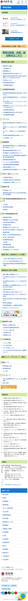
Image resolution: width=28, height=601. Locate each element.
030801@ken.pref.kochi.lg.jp (13, 484)
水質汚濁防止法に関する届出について (12, 291)
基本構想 (5, 209)
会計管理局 (5, 538)
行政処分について (7, 80)
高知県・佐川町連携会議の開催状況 (12, 234)
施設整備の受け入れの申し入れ (11, 227)
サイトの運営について (8, 567)
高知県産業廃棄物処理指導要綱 (11, 164)
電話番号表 (13, 585)
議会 (4, 545)
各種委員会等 (6, 542)
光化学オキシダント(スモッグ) (11, 307)
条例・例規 (6, 382)
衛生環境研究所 (7, 368)
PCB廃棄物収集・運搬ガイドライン (12, 182)
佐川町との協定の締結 (8, 237)
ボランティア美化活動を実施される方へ (13, 261)
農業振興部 (5, 525)
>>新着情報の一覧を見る (14, 38)
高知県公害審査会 (7, 302)
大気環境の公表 (7, 332)
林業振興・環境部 (7, 528)
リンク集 (5, 370)
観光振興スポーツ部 (8, 521)
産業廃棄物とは (7, 70)
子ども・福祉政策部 (8, 508)
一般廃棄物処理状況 (8, 85)
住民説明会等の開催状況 (9, 222)
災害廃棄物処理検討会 (8, 109)
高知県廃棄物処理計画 (8, 82)
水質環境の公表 (7, 335)
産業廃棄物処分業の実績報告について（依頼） (15, 169)
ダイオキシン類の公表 (8, 330)
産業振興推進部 (7, 514)
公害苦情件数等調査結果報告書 (11, 327)
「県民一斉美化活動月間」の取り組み (12, 258)
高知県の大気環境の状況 (9, 325)
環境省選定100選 (7, 365)
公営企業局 (5, 559)
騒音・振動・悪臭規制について (11, 274)
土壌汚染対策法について (9, 289)
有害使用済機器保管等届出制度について (13, 135)
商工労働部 (5, 518)
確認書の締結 (6, 232)
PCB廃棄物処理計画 (8, 177)
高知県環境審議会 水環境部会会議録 (12, 305)
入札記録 (5, 204)
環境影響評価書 (7, 244)
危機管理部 (5, 501)
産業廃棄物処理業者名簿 (9, 159)
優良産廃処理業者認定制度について (12, 150)
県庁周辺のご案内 (6, 588)
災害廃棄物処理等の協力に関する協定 (12, 112)
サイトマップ (19, 569)
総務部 (4, 497)
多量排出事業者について (9, 167)
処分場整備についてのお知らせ (11, 249)
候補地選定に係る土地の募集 (10, 219)
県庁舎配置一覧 (5, 585)
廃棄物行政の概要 (7, 66)
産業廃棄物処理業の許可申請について (12, 73)
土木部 (4, 535)
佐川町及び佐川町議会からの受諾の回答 (13, 229)
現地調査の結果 (7, 224)
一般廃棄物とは (7, 68)
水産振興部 (5, 532)
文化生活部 (5, 511)
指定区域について (7, 190)
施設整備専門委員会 (8, 239)
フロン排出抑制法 (7, 345)
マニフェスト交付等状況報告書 (11, 162)
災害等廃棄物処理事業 (8, 114)
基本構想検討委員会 (8, 206)
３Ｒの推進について (8, 137)
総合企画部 (5, 494)
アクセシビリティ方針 (8, 569)
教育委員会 (5, 549)
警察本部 (5, 552)
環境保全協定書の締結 (8, 247)
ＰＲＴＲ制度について (8, 347)
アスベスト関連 (7, 342)
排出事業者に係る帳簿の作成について (12, 152)
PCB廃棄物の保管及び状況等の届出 (12, 179)
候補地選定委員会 (7, 217)
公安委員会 (5, 556)
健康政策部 (5, 504)
